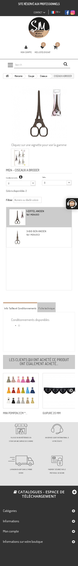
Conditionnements (12, 178)
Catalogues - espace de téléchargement (41, 494)
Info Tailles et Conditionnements (20, 308)
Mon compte (26, 52)
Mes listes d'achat (42, 52)
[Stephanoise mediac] (39, 27)
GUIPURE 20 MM (52, 413)
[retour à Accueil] (7, 76)
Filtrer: (9, 200)
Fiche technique (46, 308)
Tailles (44, 177)
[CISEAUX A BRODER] (20, 157)
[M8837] (21, 390)
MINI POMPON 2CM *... (15, 413)
